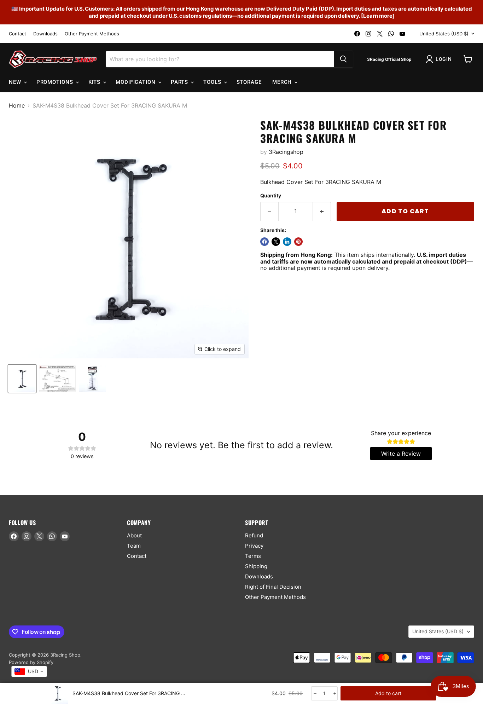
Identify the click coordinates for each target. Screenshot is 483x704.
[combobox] (29, 671)
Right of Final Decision (273, 586)
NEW (16, 82)
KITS (95, 82)
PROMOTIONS (55, 82)
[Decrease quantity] (315, 693)
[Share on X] (276, 241)
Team (134, 545)
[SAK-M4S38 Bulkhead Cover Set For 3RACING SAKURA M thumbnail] (22, 379)
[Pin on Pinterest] (298, 241)
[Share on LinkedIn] (287, 241)
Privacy (254, 545)
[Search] (343, 59)
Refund (254, 535)
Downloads (45, 33)
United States (444, 33)
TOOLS (213, 82)
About (134, 535)
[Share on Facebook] (264, 241)
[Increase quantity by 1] (322, 211)
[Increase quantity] (334, 693)
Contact (17, 33)
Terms (253, 556)
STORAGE (249, 82)
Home (17, 105)
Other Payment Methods (92, 33)
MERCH (282, 82)
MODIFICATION (136, 82)
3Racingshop (286, 151)
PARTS (180, 82)
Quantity (270, 195)
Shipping (256, 566)
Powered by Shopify (31, 662)
